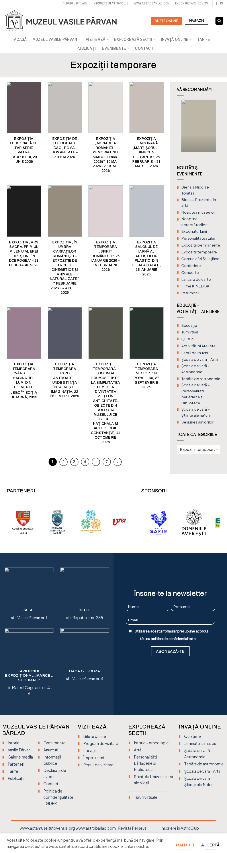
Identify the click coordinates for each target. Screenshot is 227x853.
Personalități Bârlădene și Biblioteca (145, 763)
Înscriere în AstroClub (179, 828)
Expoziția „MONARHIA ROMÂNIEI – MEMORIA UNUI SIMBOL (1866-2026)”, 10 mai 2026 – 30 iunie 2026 (105, 155)
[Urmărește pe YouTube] (221, 3)
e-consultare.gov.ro (191, 3)
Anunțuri (50, 749)
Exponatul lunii (194, 231)
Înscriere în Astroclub (110, 3)
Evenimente (114, 48)
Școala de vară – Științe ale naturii (196, 412)
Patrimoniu (190, 293)
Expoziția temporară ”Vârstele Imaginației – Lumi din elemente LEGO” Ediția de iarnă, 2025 (23, 380)
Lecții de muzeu (195, 352)
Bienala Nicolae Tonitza (195, 190)
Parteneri (16, 764)
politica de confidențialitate (173, 638)
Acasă (20, 39)
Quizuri (187, 339)
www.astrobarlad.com (152, 3)
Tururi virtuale (74, 3)
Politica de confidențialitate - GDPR (58, 797)
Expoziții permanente (200, 245)
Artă (137, 749)
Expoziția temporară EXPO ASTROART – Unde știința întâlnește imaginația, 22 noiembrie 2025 (64, 380)
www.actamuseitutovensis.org (47, 828)
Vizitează (96, 39)
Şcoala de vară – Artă (199, 359)
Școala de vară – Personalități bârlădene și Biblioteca (195, 394)
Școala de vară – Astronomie (195, 368)
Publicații (86, 48)
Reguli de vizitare (98, 764)
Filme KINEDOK (195, 286)
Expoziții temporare (199, 252)
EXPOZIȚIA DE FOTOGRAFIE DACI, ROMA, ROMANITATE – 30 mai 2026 (65, 148)
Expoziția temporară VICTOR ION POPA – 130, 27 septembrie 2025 (146, 375)
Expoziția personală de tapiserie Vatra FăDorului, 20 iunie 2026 (23, 150)
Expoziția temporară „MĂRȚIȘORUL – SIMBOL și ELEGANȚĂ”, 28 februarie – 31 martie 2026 (146, 152)
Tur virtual (189, 332)
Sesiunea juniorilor (197, 422)
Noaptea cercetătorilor (194, 221)
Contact (144, 48)
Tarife (203, 39)
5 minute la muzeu (200, 743)
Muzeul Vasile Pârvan (55, 39)
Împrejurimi (93, 757)
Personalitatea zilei (198, 238)
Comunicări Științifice (200, 258)
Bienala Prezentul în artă (198, 202)
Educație (189, 325)
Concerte (190, 272)
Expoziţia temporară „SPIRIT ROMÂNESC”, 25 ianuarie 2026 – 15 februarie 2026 (105, 256)
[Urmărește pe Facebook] (216, 3)
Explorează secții (133, 39)
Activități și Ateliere (198, 345)
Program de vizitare (100, 743)
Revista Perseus (132, 828)
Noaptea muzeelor (198, 212)
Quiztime (192, 736)
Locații (89, 750)
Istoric (13, 742)
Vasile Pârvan (19, 749)
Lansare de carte (196, 279)
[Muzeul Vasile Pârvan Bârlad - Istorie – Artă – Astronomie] (64, 21)
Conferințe (191, 265)
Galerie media (20, 757)
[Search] (219, 21)
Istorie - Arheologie (151, 742)
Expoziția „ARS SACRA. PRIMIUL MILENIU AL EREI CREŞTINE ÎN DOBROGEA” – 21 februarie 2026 (24, 253)
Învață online (174, 39)
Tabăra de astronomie (200, 378)
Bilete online (94, 736)
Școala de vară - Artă (202, 771)
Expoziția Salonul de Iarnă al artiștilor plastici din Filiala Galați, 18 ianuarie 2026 (146, 258)
